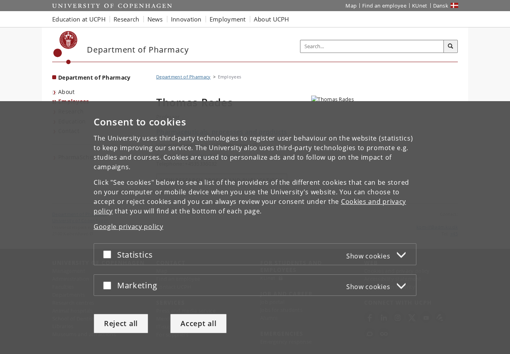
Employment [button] (228, 19)
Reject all (121, 323)
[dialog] (255, 227)
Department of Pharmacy (94, 77)
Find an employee (384, 5)
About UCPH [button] (271, 19)
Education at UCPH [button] (79, 19)
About (66, 92)
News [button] (155, 19)
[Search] (450, 46)
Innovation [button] (186, 19)
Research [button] (126, 19)
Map (351, 5)
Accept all (198, 323)
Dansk (441, 5)
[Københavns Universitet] (65, 47)
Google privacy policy (128, 226)
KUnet (420, 5)
